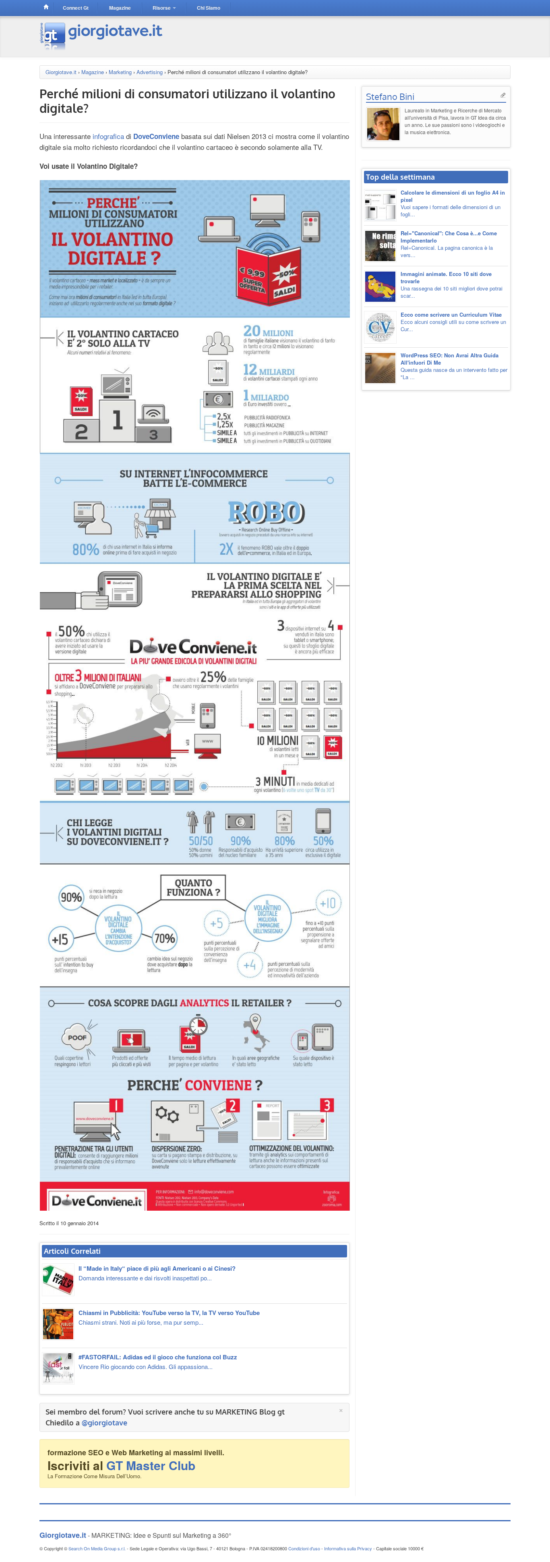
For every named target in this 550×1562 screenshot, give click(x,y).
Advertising (149, 72)
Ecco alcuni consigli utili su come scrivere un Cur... (453, 322)
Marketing (120, 72)
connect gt (76, 7)
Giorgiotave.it (61, 72)
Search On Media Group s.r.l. (97, 1548)
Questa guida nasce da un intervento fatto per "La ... (454, 366)
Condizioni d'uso (304, 1548)
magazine (120, 7)
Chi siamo (208, 7)
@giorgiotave (104, 1422)
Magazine (92, 72)
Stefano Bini (390, 96)
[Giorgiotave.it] (102, 35)
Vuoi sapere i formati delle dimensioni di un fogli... (453, 203)
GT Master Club (150, 1465)
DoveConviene (156, 136)
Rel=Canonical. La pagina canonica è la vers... (449, 244)
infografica (108, 136)
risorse (162, 7)
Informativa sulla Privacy (348, 1548)
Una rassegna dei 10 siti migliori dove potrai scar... (451, 284)
